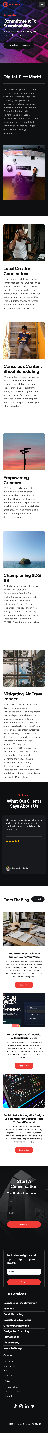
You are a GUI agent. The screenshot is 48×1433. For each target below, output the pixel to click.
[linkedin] (27, 1406)
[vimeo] (32, 1406)
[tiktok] (15, 1406)
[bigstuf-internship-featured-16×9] (24, 993)
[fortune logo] (11, 3)
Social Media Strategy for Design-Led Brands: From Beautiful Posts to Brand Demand (24, 1119)
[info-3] (24, 1074)
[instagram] (21, 1406)
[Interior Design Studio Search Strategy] (24, 913)
